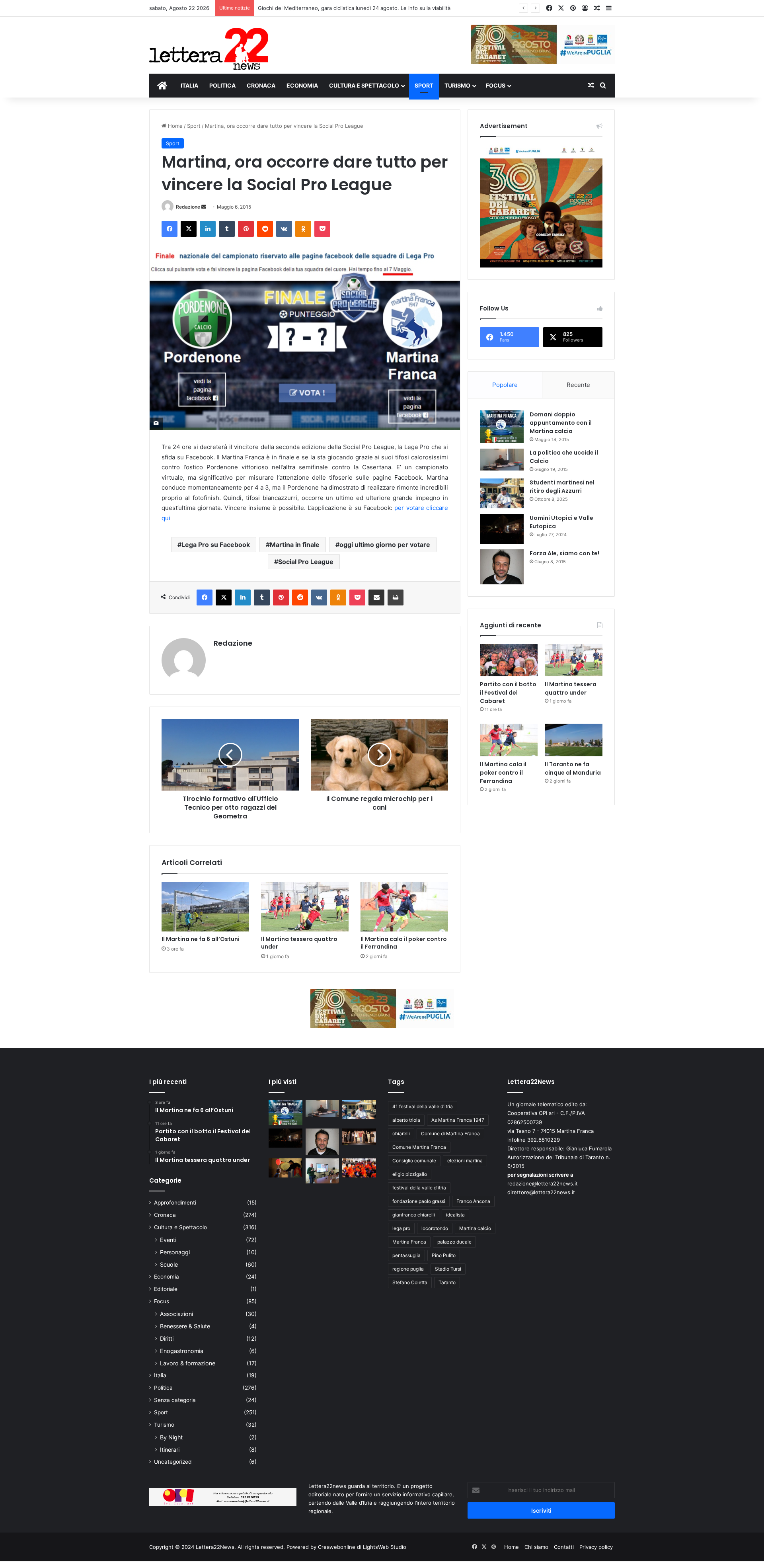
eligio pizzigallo (409, 1174)
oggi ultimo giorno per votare (384, 545)
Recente (578, 385)
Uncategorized (172, 1462)
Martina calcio (475, 1228)
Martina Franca (409, 1242)
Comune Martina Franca (419, 1147)
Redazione (188, 207)
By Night (171, 1437)
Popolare (505, 385)
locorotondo (434, 1228)
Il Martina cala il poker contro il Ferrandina (404, 943)
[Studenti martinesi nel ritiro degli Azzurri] (502, 493)
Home (174, 126)
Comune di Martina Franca (450, 1133)
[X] (189, 229)
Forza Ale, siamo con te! (564, 553)
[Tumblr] (227, 229)
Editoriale (165, 1289)
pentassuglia (406, 1255)
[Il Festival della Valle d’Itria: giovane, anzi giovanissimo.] (285, 1167)
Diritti (166, 1338)
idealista (455, 1215)
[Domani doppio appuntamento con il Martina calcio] (502, 426)
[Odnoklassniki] (303, 229)
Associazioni (176, 1313)
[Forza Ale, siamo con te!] (502, 566)
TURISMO (457, 85)
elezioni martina (465, 1161)
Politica (163, 1387)
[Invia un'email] (203, 207)
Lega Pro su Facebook (215, 545)
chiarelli (401, 1133)
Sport (194, 126)
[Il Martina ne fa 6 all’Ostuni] (205, 906)
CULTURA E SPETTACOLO (364, 85)
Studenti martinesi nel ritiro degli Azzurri (562, 486)
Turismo (164, 1424)
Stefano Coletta (409, 1282)
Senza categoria (175, 1400)
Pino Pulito (444, 1255)
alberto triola (406, 1120)
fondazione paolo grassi (418, 1201)
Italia (160, 1375)
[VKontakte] (284, 229)
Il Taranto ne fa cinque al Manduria (573, 768)
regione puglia (408, 1269)
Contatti (564, 1547)
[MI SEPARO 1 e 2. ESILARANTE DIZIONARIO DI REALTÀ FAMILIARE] (359, 1137)
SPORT (424, 85)
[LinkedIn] (208, 229)
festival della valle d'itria (419, 1188)
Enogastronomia (181, 1350)
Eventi (168, 1239)
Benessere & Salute (185, 1326)
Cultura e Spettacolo (180, 1227)
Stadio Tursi (448, 1269)
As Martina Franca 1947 (457, 1120)
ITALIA (189, 85)
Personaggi (175, 1252)
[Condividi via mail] (376, 597)
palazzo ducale (454, 1242)
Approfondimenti (175, 1202)
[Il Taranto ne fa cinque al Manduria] (573, 740)
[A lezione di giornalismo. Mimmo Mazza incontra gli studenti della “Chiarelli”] (322, 1170)
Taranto (447, 1282)
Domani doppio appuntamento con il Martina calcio (561, 422)
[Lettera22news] (208, 43)
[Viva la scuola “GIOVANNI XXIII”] (359, 1167)
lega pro (401, 1228)
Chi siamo (536, 1547)
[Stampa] (395, 597)
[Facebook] (169, 229)
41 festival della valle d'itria (422, 1106)
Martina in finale (295, 545)
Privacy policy (596, 1547)
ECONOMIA (302, 85)
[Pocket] (322, 229)
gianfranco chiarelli (413, 1215)
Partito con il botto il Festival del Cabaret (508, 692)
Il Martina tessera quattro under (299, 943)
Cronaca (165, 1215)
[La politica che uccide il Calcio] (502, 460)
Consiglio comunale (414, 1161)
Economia (166, 1276)
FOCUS (495, 85)
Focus (161, 1301)
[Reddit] (265, 229)
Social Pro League (305, 562)
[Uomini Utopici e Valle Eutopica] (502, 529)
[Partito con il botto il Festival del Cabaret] (509, 660)
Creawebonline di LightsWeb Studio (362, 1547)
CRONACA (261, 85)
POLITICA (222, 85)
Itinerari (169, 1449)
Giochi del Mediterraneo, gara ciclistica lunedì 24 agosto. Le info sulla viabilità (354, 8)
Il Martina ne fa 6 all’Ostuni (201, 939)
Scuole (169, 1264)
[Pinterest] (246, 229)
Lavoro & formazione (187, 1363)
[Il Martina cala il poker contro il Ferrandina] (404, 906)
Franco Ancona (473, 1201)
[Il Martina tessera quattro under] (305, 906)
